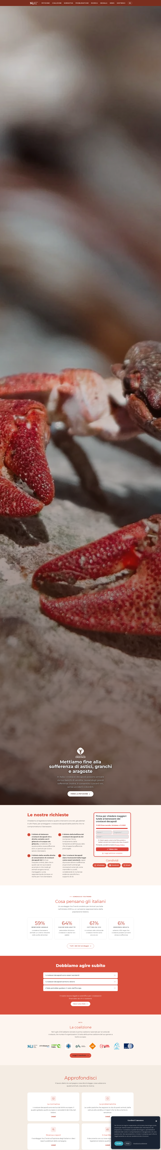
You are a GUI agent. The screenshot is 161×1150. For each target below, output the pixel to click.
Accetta (118, 1143)
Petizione (46, 3)
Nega (127, 1143)
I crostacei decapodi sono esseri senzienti (62, 975)
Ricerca (94, 3)
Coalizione (56, 3)
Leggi (53, 1116)
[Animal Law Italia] (34, 3)
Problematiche (82, 3)
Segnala (103, 3)
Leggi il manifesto (79, 1055)
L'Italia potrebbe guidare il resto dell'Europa (63, 988)
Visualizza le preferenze (140, 1143)
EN (130, 3)
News (112, 3)
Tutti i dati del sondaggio (79, 946)
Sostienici (121, 3)
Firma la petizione (79, 794)
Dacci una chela (79, 1004)
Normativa (68, 3)
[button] (156, 1121)
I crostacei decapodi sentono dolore (60, 982)
